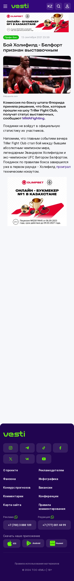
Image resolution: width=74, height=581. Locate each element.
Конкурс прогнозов (16, 487)
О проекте (10, 470)
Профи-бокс (11, 37)
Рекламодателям (51, 470)
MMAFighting (33, 118)
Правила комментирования (52, 506)
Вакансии (45, 487)
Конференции (48, 496)
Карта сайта (12, 504)
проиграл (63, 167)
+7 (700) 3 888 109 (19, 525)
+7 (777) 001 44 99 (54, 525)
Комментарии (13, 496)
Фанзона (9, 479)
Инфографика (48, 479)
